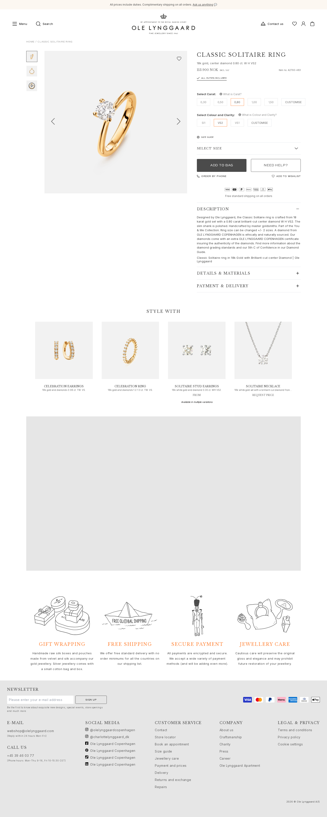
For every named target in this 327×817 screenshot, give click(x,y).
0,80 (237, 102)
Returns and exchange (173, 780)
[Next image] (180, 122)
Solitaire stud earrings (197, 386)
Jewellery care (167, 758)
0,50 (220, 102)
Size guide (163, 751)
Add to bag (221, 165)
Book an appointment (172, 744)
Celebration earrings (64, 386)
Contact (161, 730)
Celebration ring (130, 386)
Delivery (161, 773)
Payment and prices (171, 765)
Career (225, 758)
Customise (293, 102)
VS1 (237, 122)
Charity (225, 744)
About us (227, 730)
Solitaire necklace (263, 386)
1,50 (271, 102)
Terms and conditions (295, 730)
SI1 (203, 122)
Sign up (91, 699)
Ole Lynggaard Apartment (240, 765)
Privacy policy (289, 737)
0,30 (203, 102)
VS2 (220, 122)
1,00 (254, 102)
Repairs (161, 787)
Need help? (276, 165)
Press (224, 751)
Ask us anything (203, 4)
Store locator (165, 737)
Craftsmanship (231, 737)
